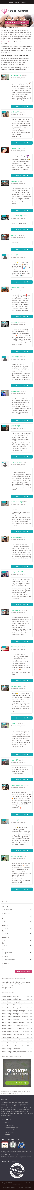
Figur (3, 949)
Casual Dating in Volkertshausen (17, 1043)
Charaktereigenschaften (11, 1127)
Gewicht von (6, 937)
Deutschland (13, 1091)
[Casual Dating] (14, 11)
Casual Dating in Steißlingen (14, 1014)
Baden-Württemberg (23, 1091)
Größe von (5, 925)
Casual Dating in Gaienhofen (17, 1049)
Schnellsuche (8, 1123)
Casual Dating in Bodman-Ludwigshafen (12, 1093)
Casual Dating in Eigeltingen (17, 1037)
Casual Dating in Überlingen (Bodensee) (17, 1008)
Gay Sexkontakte (9, 1132)
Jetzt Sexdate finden (24, 971)
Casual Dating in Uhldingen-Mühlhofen (17, 1052)
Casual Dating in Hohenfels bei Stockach (17, 1005)
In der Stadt (5, 963)
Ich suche (5, 906)
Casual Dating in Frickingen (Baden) (17, 1040)
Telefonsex (17, 2)
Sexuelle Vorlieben (10, 1130)
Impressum (28, 1187)
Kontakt (13, 1187)
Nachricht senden (21, 106)
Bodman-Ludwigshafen (18, 78)
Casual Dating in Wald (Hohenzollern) (17, 1046)
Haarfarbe (5, 956)
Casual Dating (5, 1091)
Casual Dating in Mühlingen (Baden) (17, 1022)
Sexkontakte (5, 42)
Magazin (23, 2)
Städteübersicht (9, 1125)
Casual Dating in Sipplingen (17, 996)
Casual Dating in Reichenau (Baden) (17, 1028)
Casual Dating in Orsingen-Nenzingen (17, 1011)
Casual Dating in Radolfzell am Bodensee (17, 1025)
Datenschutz (20, 1187)
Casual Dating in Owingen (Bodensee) (17, 1002)
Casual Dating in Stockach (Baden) (17, 999)
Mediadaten (6, 1187)
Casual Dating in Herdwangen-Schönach (17, 1016)
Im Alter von (6, 913)
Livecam (10, 2)
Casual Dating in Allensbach (17, 1019)
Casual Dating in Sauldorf (14, 1031)
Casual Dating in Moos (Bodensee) (17, 1034)
